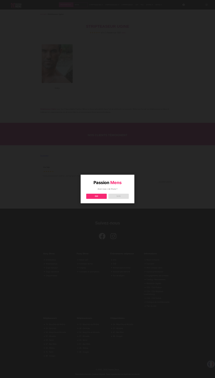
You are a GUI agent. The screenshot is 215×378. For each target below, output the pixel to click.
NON (119, 196)
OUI (96, 196)
